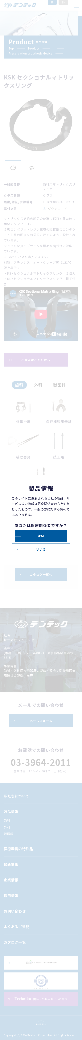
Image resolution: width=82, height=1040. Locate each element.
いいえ (41, 549)
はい (41, 536)
